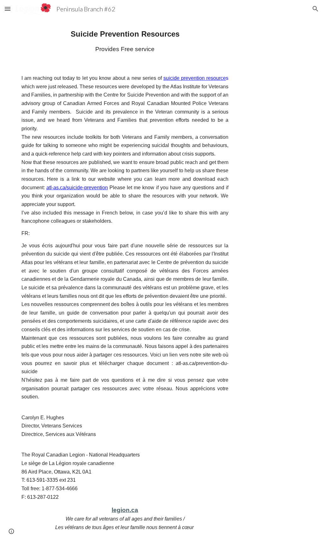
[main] (125, 40)
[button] (7, 8)
